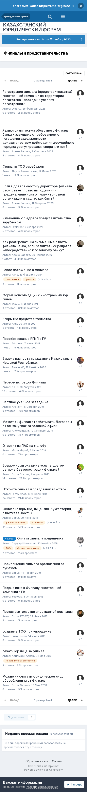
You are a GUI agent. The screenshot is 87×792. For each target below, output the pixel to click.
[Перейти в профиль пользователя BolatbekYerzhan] (80, 613)
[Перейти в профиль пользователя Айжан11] (80, 403)
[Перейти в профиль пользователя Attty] (80, 320)
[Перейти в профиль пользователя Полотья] (80, 467)
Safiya (16, 572)
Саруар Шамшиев (24, 543)
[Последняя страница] (82, 81)
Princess (17, 343)
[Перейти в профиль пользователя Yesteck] (80, 589)
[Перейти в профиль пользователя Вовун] (80, 652)
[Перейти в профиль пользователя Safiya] (80, 565)
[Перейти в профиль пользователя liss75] (80, 296)
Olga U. (16, 108)
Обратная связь (36, 761)
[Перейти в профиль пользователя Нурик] (80, 132)
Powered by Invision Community (43, 769)
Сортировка (73, 73)
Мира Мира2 (20, 450)
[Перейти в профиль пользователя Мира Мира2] (80, 447)
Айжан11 (17, 406)
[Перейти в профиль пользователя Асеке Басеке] (80, 188)
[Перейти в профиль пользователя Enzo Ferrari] (80, 633)
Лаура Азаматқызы (24, 171)
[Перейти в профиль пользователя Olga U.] (80, 93)
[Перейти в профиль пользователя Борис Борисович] (80, 360)
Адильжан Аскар (23, 655)
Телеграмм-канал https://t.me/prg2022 (40, 6)
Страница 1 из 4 (43, 80)
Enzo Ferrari (19, 636)
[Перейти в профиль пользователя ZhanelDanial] (80, 510)
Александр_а (20, 430)
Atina (15, 274)
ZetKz (15, 517)
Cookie (57, 761)
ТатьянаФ (18, 367)
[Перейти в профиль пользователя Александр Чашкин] (80, 540)
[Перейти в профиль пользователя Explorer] (80, 219)
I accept (75, 784)
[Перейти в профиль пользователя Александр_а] (80, 423)
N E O (15, 387)
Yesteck (17, 596)
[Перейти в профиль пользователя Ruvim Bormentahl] (80, 340)
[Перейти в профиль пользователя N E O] (80, 384)
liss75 (15, 303)
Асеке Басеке (21, 151)
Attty (14, 323)
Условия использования (42, 786)
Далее (72, 80)
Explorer (17, 226)
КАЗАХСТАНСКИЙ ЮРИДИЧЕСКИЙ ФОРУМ (32, 27)
